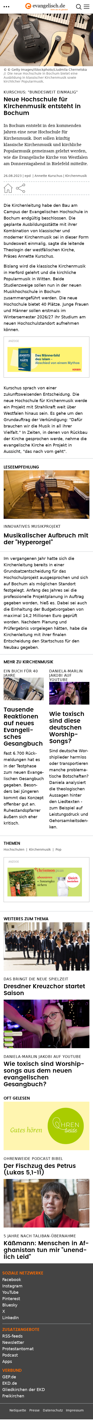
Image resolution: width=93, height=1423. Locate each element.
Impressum (75, 1410)
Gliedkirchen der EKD (23, 1389)
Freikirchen (13, 1396)
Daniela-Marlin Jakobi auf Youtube (66, 675)
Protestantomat (18, 1348)
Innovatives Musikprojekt (32, 526)
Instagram (12, 1286)
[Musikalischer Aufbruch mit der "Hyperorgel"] (46, 494)
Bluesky (10, 1305)
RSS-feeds (12, 1336)
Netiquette (17, 1410)
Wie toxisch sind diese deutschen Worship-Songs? (66, 727)
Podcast (10, 1355)
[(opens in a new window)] (44, 359)
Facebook (11, 1279)
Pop (58, 849)
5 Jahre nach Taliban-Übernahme (40, 1236)
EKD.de (9, 1383)
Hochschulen (14, 849)
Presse (34, 1410)
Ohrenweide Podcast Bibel (33, 1159)
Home (8, 188)
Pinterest (11, 1298)
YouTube (10, 1292)
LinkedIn (10, 1317)
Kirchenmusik (76, 176)
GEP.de (9, 1376)
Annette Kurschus (48, 176)
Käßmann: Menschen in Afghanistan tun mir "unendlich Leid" (46, 1250)
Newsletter (13, 1342)
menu (6, 7)
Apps (7, 1361)
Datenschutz (53, 1410)
